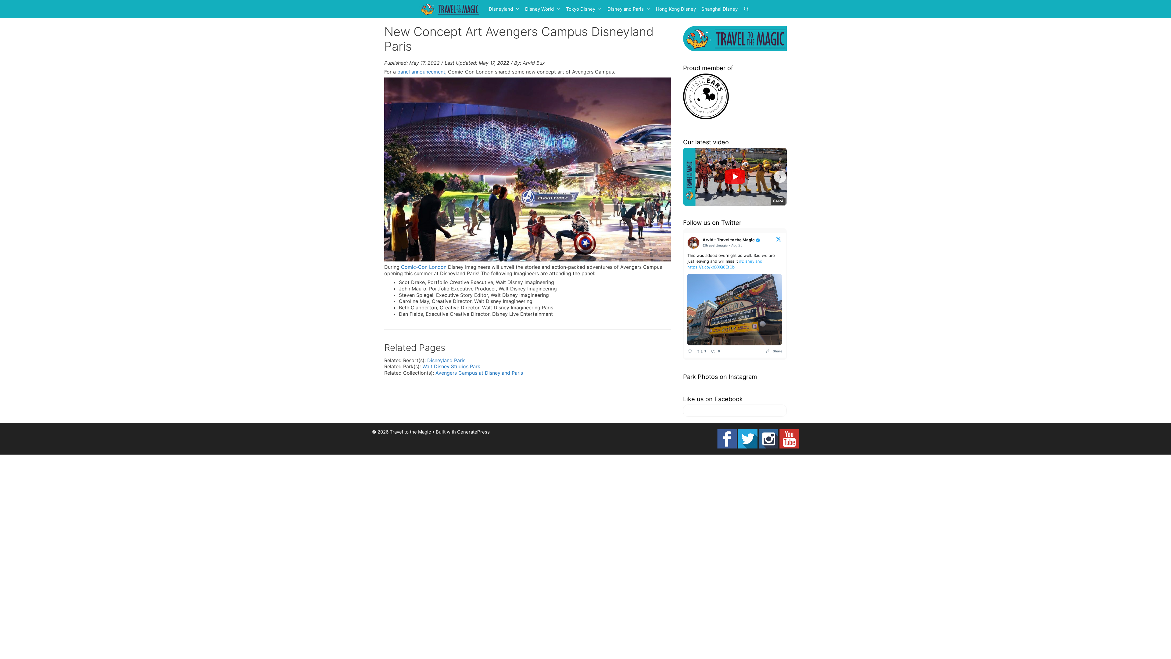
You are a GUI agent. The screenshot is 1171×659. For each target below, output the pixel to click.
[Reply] (690, 351)
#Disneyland (750, 261)
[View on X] (778, 239)
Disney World (539, 9)
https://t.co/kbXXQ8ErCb (711, 267)
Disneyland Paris (625, 9)
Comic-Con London (423, 267)
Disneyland (501, 9)
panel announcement (421, 72)
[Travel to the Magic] (451, 9)
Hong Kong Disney (676, 9)
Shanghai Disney (719, 9)
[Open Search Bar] (746, 9)
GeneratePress (473, 432)
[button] (690, 176)
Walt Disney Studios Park (451, 366)
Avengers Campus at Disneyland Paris (479, 373)
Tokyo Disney (580, 9)
